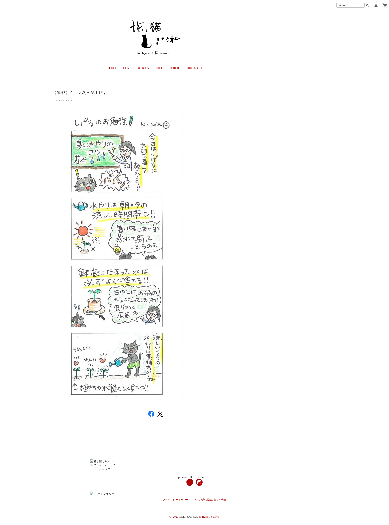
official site (194, 67)
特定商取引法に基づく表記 (210, 499)
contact (174, 67)
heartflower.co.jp (188, 516)
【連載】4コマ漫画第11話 (78, 92)
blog (159, 67)
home (112, 67)
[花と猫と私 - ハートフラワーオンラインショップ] (194, 465)
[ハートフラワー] (194, 494)
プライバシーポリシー (176, 499)
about (127, 67)
